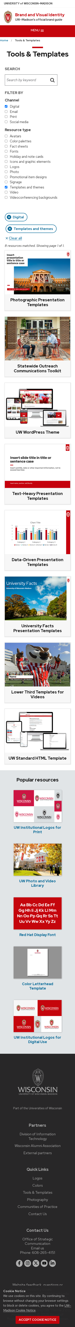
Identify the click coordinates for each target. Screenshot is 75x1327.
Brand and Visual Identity (40, 14)
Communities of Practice (37, 1207)
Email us (37, 1248)
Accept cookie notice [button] (37, 1320)
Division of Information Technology (38, 1136)
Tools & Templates (37, 1192)
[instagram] (27, 1263)
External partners (37, 1153)
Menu (35, 30)
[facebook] (19, 1263)
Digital (18, 217)
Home (4, 40)
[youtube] (44, 1263)
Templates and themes (33, 228)
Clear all (15, 238)
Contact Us (37, 1214)
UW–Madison (28, 3)
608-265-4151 (43, 1252)
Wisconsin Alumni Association (38, 1146)
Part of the (37, 1108)
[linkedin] (52, 1263)
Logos (37, 1178)
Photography (37, 1199)
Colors (37, 1185)
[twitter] (36, 1263)
